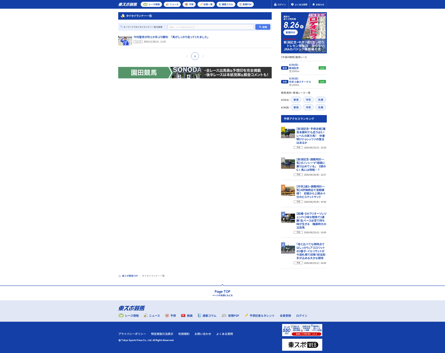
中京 (308, 99)
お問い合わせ (203, 334)
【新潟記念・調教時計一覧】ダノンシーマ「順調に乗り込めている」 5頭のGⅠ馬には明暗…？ (311, 164)
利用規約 (183, 334)
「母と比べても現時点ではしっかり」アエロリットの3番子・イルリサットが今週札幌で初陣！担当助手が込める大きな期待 (310, 251)
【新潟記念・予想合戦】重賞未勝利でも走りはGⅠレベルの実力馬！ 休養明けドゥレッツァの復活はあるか (311, 136)
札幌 (320, 99)
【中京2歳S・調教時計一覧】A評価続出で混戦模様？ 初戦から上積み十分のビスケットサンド (311, 191)
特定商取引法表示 (162, 334)
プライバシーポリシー (132, 334)
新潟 (296, 99)
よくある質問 (224, 334)
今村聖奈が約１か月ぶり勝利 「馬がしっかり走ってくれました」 (171, 37)
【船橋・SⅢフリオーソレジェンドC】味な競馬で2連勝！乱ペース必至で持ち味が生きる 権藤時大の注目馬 (311, 220)
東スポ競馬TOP (130, 275)
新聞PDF (290, 32)
